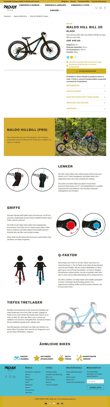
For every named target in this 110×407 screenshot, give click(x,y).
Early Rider (29, 379)
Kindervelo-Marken (29, 5)
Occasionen (29, 390)
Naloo (27, 377)
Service (48, 382)
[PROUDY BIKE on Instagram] (10, 377)
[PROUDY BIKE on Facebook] (6, 377)
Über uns (49, 377)
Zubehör (54, 10)
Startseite (7, 16)
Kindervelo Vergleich (32, 372)
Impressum (70, 379)
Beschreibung (73, 85)
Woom (27, 374)
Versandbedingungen (74, 372)
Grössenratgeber (52, 385)
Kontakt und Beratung (54, 374)
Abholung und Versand (77, 103)
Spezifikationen (73, 91)
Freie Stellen (50, 379)
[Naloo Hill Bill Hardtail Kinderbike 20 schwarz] (34, 46)
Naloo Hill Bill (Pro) (20, 16)
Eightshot (29, 385)
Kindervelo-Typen (80, 5)
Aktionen (28, 392)
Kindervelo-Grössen (55, 5)
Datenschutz (71, 377)
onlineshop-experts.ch (68, 399)
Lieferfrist (71, 108)
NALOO (69, 23)
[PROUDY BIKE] (10, 8)
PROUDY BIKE (44, 399)
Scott (27, 382)
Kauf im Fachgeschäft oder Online (82, 97)
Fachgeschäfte (51, 372)
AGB (68, 374)
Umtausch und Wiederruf (75, 382)
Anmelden (95, 387)
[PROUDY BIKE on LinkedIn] (14, 377)
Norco (27, 387)
